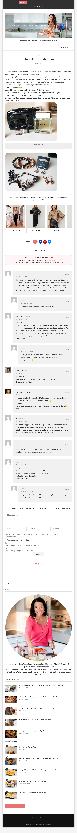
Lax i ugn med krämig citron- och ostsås (32, 792)
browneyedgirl (21, 370)
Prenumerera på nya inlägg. (18, 540)
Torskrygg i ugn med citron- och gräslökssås (33, 781)
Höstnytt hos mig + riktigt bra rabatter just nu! (34, 719)
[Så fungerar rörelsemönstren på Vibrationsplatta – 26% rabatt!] (11, 688)
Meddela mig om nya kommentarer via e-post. (22, 545)
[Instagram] (37, 6)
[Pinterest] (39, 6)
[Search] (71, 47)
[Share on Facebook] (40, 242)
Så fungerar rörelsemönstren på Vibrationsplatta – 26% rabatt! (40, 685)
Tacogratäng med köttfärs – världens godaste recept (37, 770)
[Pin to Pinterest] (45, 242)
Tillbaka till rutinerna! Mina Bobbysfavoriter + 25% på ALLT (39, 708)
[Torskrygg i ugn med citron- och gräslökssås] (11, 784)
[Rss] (42, 6)
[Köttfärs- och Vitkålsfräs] (11, 750)
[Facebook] (34, 6)
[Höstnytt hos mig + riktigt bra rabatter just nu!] (11, 722)
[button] (28, 2)
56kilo (22, 664)
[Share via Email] (49, 242)
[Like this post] (35, 242)
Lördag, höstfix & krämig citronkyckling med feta (35, 2)
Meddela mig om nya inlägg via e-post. (20, 551)
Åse (22, 300)
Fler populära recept (15, 806)
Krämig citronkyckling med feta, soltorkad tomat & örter (38, 697)
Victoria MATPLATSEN (23, 392)
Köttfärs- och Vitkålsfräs (27, 747)
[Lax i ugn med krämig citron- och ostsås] (11, 795)
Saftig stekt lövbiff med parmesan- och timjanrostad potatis (39, 758)
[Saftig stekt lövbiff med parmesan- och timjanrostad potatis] (11, 761)
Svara (67, 274)
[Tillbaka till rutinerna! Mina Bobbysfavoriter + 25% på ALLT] (11, 711)
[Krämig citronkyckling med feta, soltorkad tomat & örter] (11, 699)
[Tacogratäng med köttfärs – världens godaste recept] (11, 772)
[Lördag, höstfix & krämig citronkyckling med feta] (11, 734)
